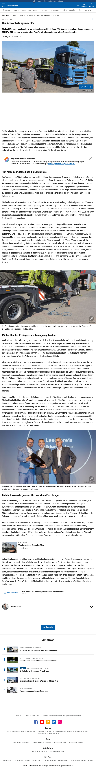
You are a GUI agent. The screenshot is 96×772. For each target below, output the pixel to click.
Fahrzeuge (7, 10)
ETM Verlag (88, 10)
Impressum (78, 731)
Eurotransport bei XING (75, 742)
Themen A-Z (31, 731)
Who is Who (44, 10)
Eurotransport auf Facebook (22, 742)
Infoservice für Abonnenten (63, 731)
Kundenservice (51, 1)
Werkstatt (23, 10)
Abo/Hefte (72, 10)
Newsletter (40, 731)
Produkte (39, 1)
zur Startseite (48, 627)
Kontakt (49, 731)
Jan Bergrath (6, 37)
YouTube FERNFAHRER (56, 751)
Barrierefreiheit (54, 733)
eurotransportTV (55, 10)
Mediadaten (60, 1)
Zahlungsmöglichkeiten (78, 760)
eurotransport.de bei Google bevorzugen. (61, 164)
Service (35, 10)
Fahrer (15, 10)
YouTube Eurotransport (39, 751)
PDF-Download (12, 593)
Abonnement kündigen (22, 760)
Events (29, 10)
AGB (86, 731)
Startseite (18, 716)
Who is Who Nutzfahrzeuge (15, 731)
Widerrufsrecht (37, 760)
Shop (45, 1)
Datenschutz (42, 733)
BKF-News (35, 716)
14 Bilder (87, 87)
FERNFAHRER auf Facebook (42, 742)
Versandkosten (63, 760)
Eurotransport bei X (60, 742)
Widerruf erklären (50, 760)
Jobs (64, 10)
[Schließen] (90, 158)
